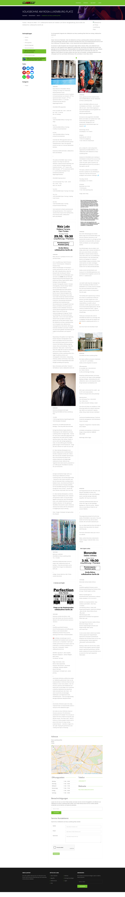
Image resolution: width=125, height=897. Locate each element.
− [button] (53, 749)
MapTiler (89, 773)
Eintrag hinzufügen (69, 878)
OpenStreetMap (95, 773)
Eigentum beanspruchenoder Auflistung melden (29, 51)
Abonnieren (56, 812)
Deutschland (32, 15)
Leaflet (85, 773)
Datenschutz (54, 880)
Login (99, 2)
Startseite (78, 2)
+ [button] (53, 747)
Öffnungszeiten (28, 42)
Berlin (38, 15)
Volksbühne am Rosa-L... (78, 763)
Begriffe (53, 878)
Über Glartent (54, 875)
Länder (93, 2)
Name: (54, 826)
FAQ (52, 883)
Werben (66, 875)
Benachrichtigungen (29, 45)
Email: (54, 830)
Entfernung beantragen (30, 55)
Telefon (26, 40)
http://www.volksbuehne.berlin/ (86, 789)
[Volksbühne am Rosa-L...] (77, 760)
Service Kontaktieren (29, 48)
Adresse (26, 37)
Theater (26, 85)
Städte (86, 2)
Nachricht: (55, 835)
